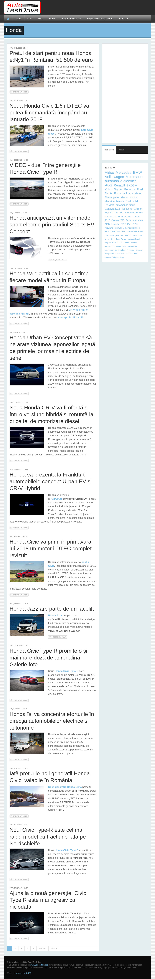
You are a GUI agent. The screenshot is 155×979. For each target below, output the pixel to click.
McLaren (130, 250)
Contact (123, 19)
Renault (119, 185)
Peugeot (109, 205)
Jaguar (108, 243)
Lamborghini (120, 250)
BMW (137, 172)
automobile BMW (135, 231)
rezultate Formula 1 (114, 228)
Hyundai (109, 212)
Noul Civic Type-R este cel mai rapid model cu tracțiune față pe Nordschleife (48, 837)
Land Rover (121, 239)
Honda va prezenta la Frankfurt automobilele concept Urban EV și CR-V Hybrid (51, 481)
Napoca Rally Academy (114, 257)
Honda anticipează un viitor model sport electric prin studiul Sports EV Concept (52, 224)
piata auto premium (114, 235)
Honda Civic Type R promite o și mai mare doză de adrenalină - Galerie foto (48, 658)
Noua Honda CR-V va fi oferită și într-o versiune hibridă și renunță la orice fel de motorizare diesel (51, 414)
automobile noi (134, 239)
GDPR (28, 973)
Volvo (108, 189)
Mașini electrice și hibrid (100, 19)
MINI (135, 201)
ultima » (54, 948)
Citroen (138, 208)
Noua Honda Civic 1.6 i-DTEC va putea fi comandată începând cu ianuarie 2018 (49, 112)
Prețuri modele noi (71, 19)
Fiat (135, 254)
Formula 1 (120, 193)
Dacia (108, 193)
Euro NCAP (117, 243)
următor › (42, 948)
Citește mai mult (21, 92)
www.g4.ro (20, 973)
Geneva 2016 (112, 208)
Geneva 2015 (117, 220)
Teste (18, 19)
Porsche (129, 189)
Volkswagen (114, 177)
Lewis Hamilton (132, 228)
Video (52, 19)
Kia (115, 216)
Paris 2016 (132, 224)
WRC (127, 235)
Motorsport (134, 177)
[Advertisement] (96, 7)
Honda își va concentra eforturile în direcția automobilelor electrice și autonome (52, 721)
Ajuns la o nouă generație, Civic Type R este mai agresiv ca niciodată (48, 900)
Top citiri (109, 150)
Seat (107, 231)
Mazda (120, 201)
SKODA (132, 185)
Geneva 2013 (124, 216)
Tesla (128, 220)
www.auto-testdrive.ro (39, 965)
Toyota (118, 189)
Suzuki (126, 243)
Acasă (8, 18)
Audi (108, 185)
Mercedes (123, 172)
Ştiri (29, 19)
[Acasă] (22, 7)
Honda (119, 212)
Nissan (124, 197)
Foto (40, 19)
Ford (140, 189)
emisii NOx (119, 254)
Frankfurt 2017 (118, 224)
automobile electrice (121, 181)
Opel (128, 201)
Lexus (134, 235)
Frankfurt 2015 (118, 231)
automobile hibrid (125, 205)
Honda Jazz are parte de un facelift (52, 609)
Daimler (129, 254)
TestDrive (127, 208)
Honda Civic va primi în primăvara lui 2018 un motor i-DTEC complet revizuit (51, 548)
